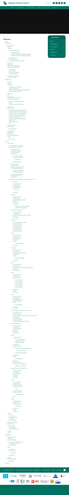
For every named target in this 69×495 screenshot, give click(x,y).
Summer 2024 (12, 455)
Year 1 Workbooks (19, 280)
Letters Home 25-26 (11, 437)
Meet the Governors (13, 57)
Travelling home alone (11, 125)
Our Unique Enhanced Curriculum (15, 147)
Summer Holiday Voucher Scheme (15, 91)
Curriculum (11, 415)
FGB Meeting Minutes (16, 52)
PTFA (8, 94)
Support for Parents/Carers (14, 117)
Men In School (10, 96)
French (13, 233)
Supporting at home (17, 186)
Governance (9, 48)
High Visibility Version (37, 470)
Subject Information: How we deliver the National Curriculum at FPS (22, 179)
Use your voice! (14, 153)
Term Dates (9, 81)
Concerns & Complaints (11, 77)
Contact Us (7, 463)
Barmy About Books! (17, 362)
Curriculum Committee (18, 155)
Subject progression (17, 212)
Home (4, 36)
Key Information (8, 43)
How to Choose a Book (22, 350)
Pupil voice (16, 216)
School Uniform (10, 132)
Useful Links (9, 106)
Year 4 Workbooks (19, 284)
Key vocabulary (16, 213)
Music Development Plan (18, 299)
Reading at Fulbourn (19, 358)
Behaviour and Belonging (12, 422)
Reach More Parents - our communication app (18, 113)
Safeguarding (10, 64)
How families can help (18, 318)
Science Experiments (19, 394)
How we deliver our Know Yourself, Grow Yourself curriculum (25, 315)
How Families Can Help (18, 231)
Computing (14, 194)
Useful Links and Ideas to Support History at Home (23, 267)
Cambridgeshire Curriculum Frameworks (21, 321)
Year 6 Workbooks (19, 287)
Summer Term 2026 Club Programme (16, 104)
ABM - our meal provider (14, 88)
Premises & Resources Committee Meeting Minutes (21, 54)
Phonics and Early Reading (21, 339)
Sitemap (53, 470)
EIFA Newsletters (12, 444)
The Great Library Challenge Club (20, 363)
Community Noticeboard (12, 439)
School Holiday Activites (13, 443)
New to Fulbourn (10, 133)
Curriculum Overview (17, 312)
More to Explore (12, 427)
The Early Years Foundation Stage (20, 222)
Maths (13, 272)
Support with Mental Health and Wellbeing (17, 118)
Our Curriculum (10, 143)
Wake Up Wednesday (13, 121)
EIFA (10, 123)
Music (13, 294)
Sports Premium (12, 70)
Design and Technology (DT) (17, 210)
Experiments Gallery (17, 392)
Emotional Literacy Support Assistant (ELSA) (17, 110)
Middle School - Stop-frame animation (23, 206)
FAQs (16, 388)
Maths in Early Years (17, 223)
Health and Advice (12, 128)
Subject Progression (17, 183)
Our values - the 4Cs (15, 149)
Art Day (17, 190)
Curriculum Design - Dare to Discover (16, 145)
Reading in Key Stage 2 (20, 342)
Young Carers (12, 120)
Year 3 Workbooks (19, 282)
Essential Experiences (16, 152)
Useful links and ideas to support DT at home (22, 215)
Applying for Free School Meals (15, 87)
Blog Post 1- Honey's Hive (20, 366)
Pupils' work (16, 204)
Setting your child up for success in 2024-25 (17, 114)
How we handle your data (14, 72)
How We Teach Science (18, 384)
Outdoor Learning (15, 165)
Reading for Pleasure (20, 341)
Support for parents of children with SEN (17, 115)
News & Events (8, 434)
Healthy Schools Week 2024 (19, 170)
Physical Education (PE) (16, 323)
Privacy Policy (58, 470)
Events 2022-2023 (12, 450)
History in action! (17, 270)
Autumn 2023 (12, 449)
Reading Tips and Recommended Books (23, 348)
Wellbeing (9, 431)
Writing (13, 399)
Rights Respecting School (16, 175)
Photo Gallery (18, 159)
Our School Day (10, 63)
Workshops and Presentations (21, 352)
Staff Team (9, 46)
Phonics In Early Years (18, 225)
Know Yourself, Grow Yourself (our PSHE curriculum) (21, 310)
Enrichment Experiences (18, 319)
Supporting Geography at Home (20, 252)
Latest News (9, 438)
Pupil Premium (12, 69)
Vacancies (9, 457)
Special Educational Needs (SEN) (13, 65)
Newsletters (11, 461)
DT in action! (16, 217)
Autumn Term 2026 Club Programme (16, 101)
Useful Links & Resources (18, 172)
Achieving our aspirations (16, 150)
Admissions (9, 93)
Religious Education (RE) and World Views (19, 368)
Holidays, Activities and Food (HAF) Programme (18, 111)
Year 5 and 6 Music (19, 304)
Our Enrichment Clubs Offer (12, 99)
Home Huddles (12, 426)
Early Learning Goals (17, 228)
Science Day (14, 453)
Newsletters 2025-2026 (11, 459)
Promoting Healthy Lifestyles (17, 168)
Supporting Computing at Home (20, 199)
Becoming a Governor (13, 59)
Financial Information (13, 73)
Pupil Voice (16, 192)
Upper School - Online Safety (21, 207)
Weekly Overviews (12, 420)
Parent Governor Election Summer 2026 (16, 60)
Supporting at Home (17, 238)
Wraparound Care (10, 131)
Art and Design (14, 181)
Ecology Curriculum (15, 164)
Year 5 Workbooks (19, 285)
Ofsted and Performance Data (13, 76)
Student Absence (10, 126)
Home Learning (10, 423)
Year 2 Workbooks (19, 281)
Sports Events (16, 332)
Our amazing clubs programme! (17, 174)
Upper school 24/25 (19, 243)
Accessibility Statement (46, 470)
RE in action (16, 377)
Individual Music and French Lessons (14, 97)
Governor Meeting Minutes (14, 50)
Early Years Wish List (13, 417)
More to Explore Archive (14, 428)
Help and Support (10, 107)
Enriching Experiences (18, 390)
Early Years (14, 220)
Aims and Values (10, 45)
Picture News (14, 177)
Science (13, 379)
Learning (7, 141)
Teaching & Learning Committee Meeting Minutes (21, 55)
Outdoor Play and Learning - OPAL (18, 166)
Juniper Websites (28, 470)
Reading (13, 335)
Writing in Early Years (18, 226)
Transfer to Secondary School (13, 135)
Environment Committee (18, 157)
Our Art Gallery (16, 188)
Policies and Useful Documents (13, 67)
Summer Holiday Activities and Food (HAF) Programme (19, 89)
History (13, 262)
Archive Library (12, 139)
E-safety (9, 136)
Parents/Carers (8, 79)
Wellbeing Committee (18, 161)
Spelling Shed (18, 406)
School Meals (9, 84)
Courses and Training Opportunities (16, 442)
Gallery (10, 102)
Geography (14, 247)
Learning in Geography (20, 258)
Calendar (9, 83)
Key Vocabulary (16, 185)
